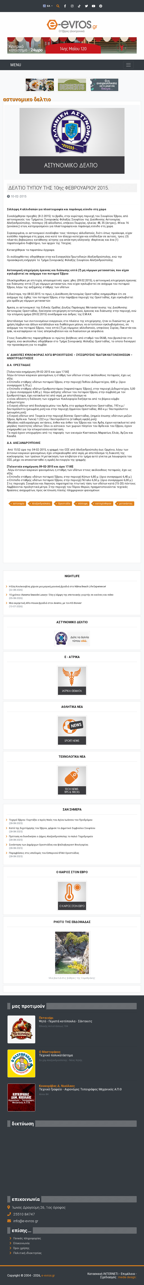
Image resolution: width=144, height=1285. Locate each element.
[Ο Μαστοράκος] (21, 1063)
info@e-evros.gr (25, 1221)
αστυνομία (18, 503)
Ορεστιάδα (64, 503)
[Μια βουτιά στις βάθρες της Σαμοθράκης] (72, 952)
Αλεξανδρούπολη (41, 503)
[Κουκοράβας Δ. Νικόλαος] (21, 1097)
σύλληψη (83, 503)
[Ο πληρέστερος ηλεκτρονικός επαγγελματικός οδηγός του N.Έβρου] (72, 26)
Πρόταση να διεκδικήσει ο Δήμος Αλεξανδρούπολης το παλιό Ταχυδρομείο (51, 836)
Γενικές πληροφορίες (27, 1238)
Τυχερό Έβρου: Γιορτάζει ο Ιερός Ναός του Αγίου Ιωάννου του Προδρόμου (50, 819)
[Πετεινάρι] (21, 1029)
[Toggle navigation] (128, 65)
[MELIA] (104, 84)
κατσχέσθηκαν (103, 503)
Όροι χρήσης (21, 1248)
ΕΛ (48, 6)
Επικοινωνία (21, 1243)
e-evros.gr (48, 1275)
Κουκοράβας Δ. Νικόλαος (57, 1086)
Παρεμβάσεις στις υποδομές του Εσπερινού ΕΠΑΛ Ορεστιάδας (44, 853)
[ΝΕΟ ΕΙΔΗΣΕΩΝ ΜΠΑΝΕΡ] (72, 556)
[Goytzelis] (72, 45)
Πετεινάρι (46, 1018)
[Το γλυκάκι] (72, 84)
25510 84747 (24, 1214)
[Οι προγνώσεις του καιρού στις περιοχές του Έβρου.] (72, 896)
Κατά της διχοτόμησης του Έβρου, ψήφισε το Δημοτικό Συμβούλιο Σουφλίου (52, 828)
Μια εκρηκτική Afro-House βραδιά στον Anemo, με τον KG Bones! (45, 603)
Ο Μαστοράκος (50, 1052)
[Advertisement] (72, 534)
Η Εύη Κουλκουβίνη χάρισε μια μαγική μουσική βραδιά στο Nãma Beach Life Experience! (57, 586)
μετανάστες (125, 503)
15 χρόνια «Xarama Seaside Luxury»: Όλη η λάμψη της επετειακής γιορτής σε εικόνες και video (61, 594)
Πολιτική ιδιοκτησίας (27, 1253)
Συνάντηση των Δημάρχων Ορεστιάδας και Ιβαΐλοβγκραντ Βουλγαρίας (48, 844)
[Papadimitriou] (40, 84)
